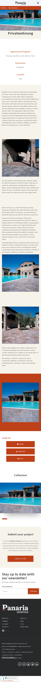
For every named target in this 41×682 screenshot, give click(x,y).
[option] (20, 159)
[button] (38, 3)
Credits (17, 652)
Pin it (21, 459)
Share (21, 444)
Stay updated (7, 586)
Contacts (5, 627)
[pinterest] (32, 664)
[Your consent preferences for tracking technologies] (3, 678)
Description (13, 8)
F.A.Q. (22, 624)
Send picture (20, 559)
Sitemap (10, 652)
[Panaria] (20, 6)
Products (5, 618)
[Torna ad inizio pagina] (38, 679)
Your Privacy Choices (11, 678)
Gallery (4, 8)
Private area (24, 627)
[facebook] (20, 664)
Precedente (3, 402)
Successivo (38, 402)
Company (5, 621)
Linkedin (21, 451)
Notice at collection (7, 680)
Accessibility (18, 655)
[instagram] (24, 664)
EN (5, 630)
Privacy (4, 652)
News (22, 621)
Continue (33, 591)
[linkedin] (37, 664)
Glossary (5, 624)
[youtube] (28, 664)
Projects (23, 618)
